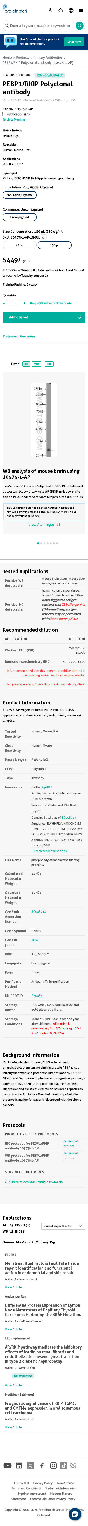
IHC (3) (20, 1231)
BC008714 (69, 817)
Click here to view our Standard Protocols (34, 1182)
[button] (75, 1514)
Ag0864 (46, 787)
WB (36, 364)
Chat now (74, 41)
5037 (35, 940)
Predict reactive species (50, 851)
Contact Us (21, 1483)
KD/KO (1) (22, 1225)
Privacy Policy (43, 1483)
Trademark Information (60, 1488)
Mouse (21, 1242)
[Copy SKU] (44, 237)
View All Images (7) (44, 524)
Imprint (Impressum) (32, 1493)
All (26, 364)
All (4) (8, 1225)
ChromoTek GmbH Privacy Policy (52, 1499)
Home (7, 58)
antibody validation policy (23, 515)
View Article (13, 1287)
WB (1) (8, 1231)
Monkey (42, 1242)
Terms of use (65, 1483)
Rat (31, 1242)
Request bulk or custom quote (51, 303)
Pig (52, 1242)
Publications (16, 114)
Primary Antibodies (48, 58)
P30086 (36, 995)
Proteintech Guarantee (19, 336)
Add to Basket (18, 317)
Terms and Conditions (26, 1488)
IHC (49, 364)
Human (8, 1242)
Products (22, 58)
